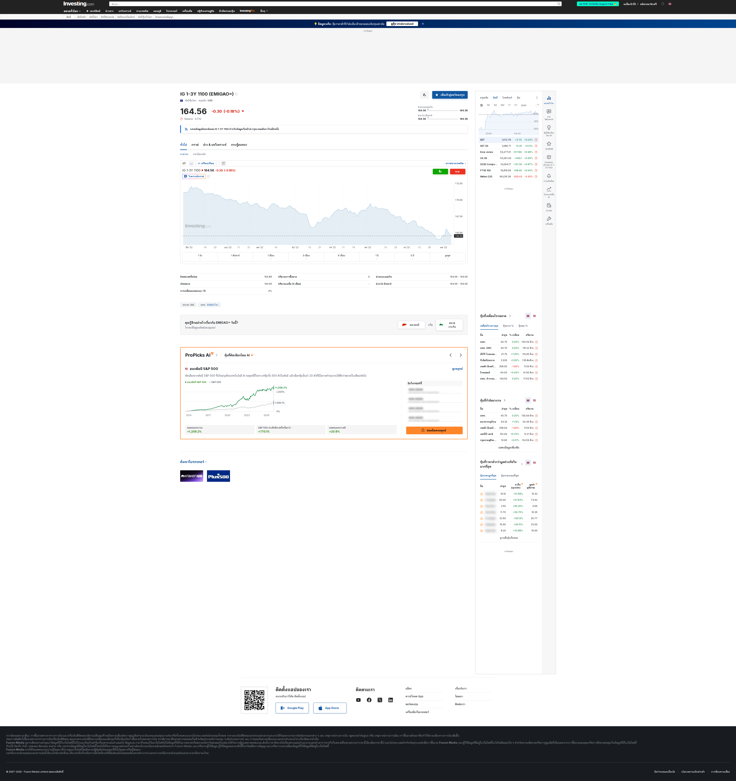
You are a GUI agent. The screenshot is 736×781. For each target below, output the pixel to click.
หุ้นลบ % (523, 325)
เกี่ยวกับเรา (461, 688)
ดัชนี (68, 17)
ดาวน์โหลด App (414, 696)
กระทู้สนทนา (239, 145)
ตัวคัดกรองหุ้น (227, 11)
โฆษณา (459, 696)
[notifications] (663, 4)
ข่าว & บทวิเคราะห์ (214, 145)
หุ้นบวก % (508, 325)
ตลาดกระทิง (452, 324)
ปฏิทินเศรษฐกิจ (205, 11)
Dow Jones (486, 152)
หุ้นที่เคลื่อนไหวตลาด (493, 316)
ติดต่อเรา (460, 704)
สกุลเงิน (484, 97)
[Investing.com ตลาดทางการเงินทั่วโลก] (79, 4)
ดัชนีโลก (93, 16)
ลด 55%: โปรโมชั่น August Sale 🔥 (598, 4)
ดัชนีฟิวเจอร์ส (107, 16)
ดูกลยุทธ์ (457, 368)
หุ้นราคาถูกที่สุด (488, 475)
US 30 (483, 158)
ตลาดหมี (414, 324)
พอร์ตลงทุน (412, 704)
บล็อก (409, 688)
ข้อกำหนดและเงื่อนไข (664, 771)
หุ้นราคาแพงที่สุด (510, 475)
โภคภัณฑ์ (507, 97)
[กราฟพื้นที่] (191, 163)
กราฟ (195, 145)
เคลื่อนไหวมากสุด (489, 325)
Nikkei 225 (486, 176)
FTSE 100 (485, 170)
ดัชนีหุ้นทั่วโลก (145, 16)
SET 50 (484, 145)
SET (482, 139)
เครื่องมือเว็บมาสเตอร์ (417, 712)
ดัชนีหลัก (81, 16)
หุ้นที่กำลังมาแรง (490, 400)
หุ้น (518, 97)
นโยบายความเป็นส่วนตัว (693, 771)
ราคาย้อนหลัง (199, 154)
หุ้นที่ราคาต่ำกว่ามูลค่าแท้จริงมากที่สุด (498, 464)
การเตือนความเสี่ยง (720, 771)
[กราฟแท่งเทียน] (184, 163)
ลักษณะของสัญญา (164, 16)
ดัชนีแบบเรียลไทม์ (126, 16)
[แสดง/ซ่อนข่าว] (223, 163)
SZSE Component (490, 164)
